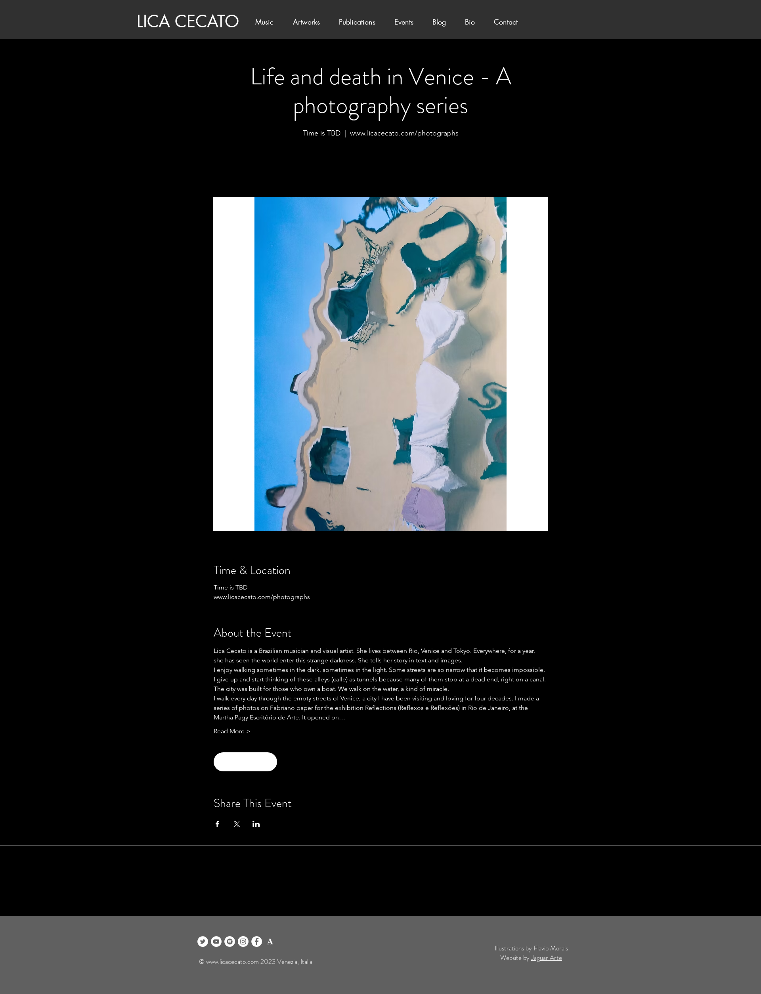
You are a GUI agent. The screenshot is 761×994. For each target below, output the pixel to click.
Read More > (232, 731)
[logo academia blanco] (270, 941)
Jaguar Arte (546, 957)
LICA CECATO (188, 21)
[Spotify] (229, 941)
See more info (381, 163)
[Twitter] (202, 941)
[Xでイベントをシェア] (237, 824)
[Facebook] (256, 941)
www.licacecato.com (232, 961)
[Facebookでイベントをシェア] (217, 824)
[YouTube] (216, 941)
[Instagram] (243, 941)
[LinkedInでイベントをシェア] (256, 824)
